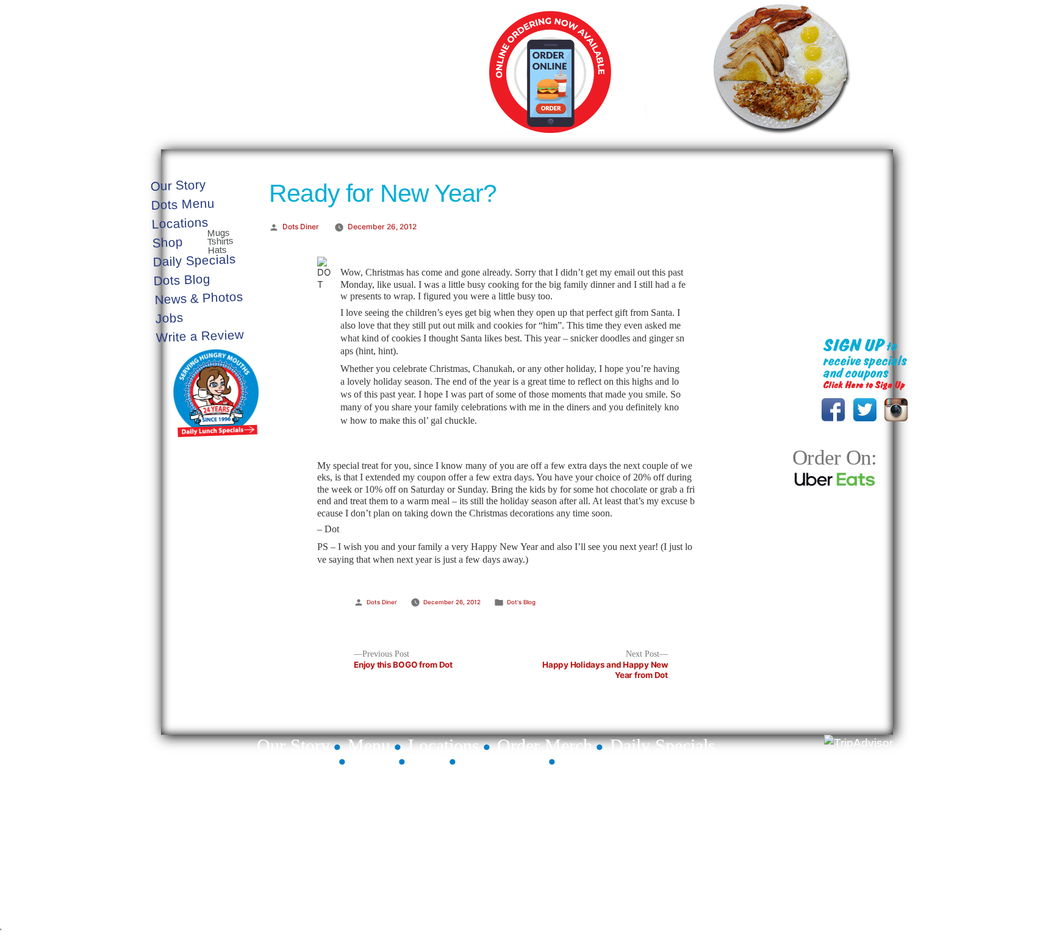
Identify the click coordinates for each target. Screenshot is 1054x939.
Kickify (882, 904)
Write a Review (200, 335)
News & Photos (199, 297)
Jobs (169, 318)
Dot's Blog (521, 602)
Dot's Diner (337, 74)
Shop (168, 242)
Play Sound (863, 193)
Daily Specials (743, 129)
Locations (180, 222)
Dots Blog (182, 279)
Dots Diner (300, 226)
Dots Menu (183, 204)
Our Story (178, 185)
